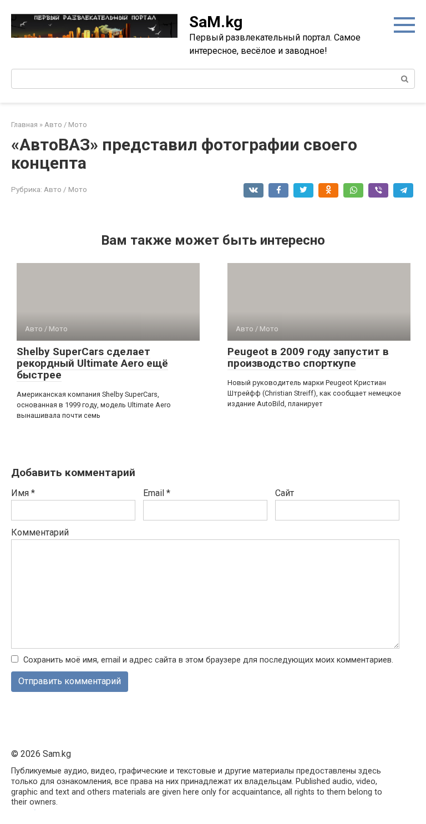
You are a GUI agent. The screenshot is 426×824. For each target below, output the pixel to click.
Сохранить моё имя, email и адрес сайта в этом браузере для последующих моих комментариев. (208, 660)
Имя (23, 493)
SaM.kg (215, 22)
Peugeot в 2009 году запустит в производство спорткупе (308, 357)
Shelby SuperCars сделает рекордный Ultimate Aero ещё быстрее (92, 363)
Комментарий (40, 532)
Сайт (284, 493)
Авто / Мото (65, 189)
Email (156, 493)
